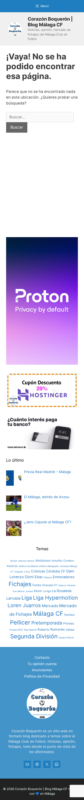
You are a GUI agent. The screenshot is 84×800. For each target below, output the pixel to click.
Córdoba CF (55, 571)
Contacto (42, 658)
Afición (13, 561)
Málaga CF (48, 613)
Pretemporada (46, 623)
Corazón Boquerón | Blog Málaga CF (50, 22)
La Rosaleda (61, 591)
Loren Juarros (24, 605)
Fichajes (20, 584)
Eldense (48, 577)
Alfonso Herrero (26, 561)
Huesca (62, 585)
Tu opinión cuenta (42, 664)
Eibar (39, 577)
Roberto (43, 629)
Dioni (29, 577)
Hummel (71, 585)
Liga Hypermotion (55, 597)
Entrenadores (63, 577)
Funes (36, 585)
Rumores (57, 629)
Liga (26, 597)
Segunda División (34, 636)
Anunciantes (42, 670)
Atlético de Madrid (28, 566)
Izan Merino (18, 591)
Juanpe (29, 591)
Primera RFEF (16, 630)
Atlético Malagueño (49, 566)
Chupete (18, 571)
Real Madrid (30, 630)
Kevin (38, 591)
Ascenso (12, 566)
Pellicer (20, 622)
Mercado (50, 605)
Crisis (27, 571)
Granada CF (49, 585)
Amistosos (43, 560)
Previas (68, 623)
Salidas (70, 629)
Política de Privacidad (42, 676)
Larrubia (13, 598)
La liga (47, 591)
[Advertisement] (42, 189)
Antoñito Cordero (63, 560)
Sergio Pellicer (66, 637)
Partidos (69, 614)
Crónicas (38, 571)
